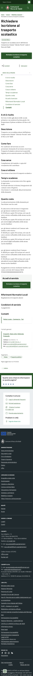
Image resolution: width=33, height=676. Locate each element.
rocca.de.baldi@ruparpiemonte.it (16, 344)
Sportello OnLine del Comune (10, 594)
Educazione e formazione (8, 490)
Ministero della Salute (7, 586)
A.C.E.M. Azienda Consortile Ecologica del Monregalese (16, 613)
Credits (10, 665)
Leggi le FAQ (5, 637)
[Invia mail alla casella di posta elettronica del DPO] (17, 567)
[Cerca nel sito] (27, 8)
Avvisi (3, 511)
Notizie (3, 508)
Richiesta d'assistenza (7, 644)
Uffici (2, 468)
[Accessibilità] (4, 671)
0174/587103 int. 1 (15, 342)
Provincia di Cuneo (6, 591)
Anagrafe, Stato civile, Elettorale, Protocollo (13, 335)
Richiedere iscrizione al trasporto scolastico (16, 56)
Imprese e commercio (7, 493)
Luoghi (3, 521)
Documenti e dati (6, 453)
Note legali (4, 629)
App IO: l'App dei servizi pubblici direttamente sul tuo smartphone (16, 598)
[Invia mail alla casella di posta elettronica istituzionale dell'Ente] (15, 543)
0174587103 (11, 541)
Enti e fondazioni (6, 456)
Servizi (8, 15)
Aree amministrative (7, 451)
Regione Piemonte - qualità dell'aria (12, 621)
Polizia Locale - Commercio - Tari (13, 319)
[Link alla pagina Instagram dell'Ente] (5, 653)
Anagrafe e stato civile (8, 478)
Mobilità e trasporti (17, 15)
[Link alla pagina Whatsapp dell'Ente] (9, 653)
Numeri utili (4, 557)
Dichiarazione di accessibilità (9, 618)
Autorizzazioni (5, 481)
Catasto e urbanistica (7, 484)
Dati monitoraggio (6, 662)
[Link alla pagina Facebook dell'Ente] (2, 653)
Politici (3, 465)
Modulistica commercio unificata (11, 609)
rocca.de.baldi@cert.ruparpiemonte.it (17, 346)
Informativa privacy (7, 626)
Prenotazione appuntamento (10, 641)
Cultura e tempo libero (8, 487)
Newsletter (4, 655)
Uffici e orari (4, 554)
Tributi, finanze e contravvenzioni (11, 498)
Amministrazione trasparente (10, 635)
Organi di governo (6, 459)
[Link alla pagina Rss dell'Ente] (12, 653)
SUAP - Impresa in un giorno (9, 606)
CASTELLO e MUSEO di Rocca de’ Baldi (13, 623)
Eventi (3, 524)
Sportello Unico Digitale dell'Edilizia (11, 603)
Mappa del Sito (24, 665)
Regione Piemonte (7, 2)
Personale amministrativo (9, 462)
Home (2, 15)
